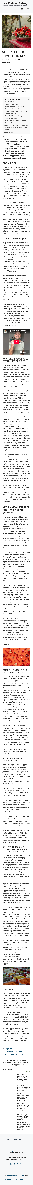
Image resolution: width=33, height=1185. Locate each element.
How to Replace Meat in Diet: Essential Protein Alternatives (22, 1078)
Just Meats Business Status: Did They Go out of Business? (23, 1088)
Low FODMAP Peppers (12, 104)
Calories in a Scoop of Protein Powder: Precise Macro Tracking (23, 1108)
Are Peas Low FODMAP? (14, 1051)
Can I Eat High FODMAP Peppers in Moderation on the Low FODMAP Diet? (16, 127)
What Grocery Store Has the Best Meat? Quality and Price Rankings (23, 1117)
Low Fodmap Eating (15, 3)
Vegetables (6, 62)
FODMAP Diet (9, 102)
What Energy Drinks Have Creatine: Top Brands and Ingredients (23, 1098)
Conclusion (9, 132)
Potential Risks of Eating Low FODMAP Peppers (15, 117)
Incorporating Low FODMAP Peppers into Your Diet (14, 108)
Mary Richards (5, 60)
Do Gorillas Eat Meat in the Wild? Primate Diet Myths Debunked (23, 1127)
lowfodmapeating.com (15, 1175)
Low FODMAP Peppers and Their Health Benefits (16, 112)
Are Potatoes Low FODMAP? (15, 1054)
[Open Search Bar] (22, 9)
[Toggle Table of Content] (27, 99)
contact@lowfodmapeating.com (18, 1151)
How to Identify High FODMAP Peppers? (15, 122)
